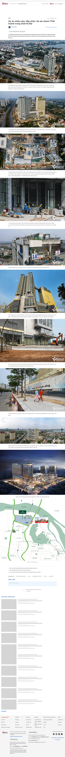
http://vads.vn (35, 740)
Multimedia (60, 719)
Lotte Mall (51, 576)
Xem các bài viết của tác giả (52, 27)
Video (59, 717)
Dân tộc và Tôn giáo (5, 727)
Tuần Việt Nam (45, 3)
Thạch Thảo (14, 27)
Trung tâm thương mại (21, 576)
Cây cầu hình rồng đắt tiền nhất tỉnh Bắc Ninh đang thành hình (23, 568)
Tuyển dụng (57, 739)
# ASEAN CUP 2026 (22, 3)
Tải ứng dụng (54, 737)
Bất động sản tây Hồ (37, 576)
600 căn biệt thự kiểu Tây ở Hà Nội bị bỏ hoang (20, 570)
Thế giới (17, 722)
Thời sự (2, 722)
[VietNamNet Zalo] (62, 734)
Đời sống (17, 724)
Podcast (59, 722)
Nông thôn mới (38, 727)
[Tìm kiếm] (63, 3)
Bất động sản (29, 727)
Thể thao (17, 717)
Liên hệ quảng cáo (33, 732)
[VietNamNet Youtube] (56, 734)
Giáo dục (17, 719)
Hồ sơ (44, 724)
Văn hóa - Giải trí (18, 727)
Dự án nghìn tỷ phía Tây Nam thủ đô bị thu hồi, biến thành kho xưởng (25, 572)
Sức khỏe (28, 717)
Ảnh (9, 18)
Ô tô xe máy (28, 722)
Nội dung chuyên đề (47, 719)
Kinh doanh (3, 724)
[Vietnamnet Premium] (5, 717)
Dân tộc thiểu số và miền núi (49, 717)
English (45, 722)
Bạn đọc (36, 717)
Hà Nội (45, 576)
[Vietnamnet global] (51, 4)
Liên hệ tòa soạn (13, 739)
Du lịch (27, 724)
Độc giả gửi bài (61, 737)
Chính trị (3, 719)
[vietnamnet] (5, 4)
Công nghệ (28, 719)
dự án (29, 576)
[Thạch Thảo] (9, 27)
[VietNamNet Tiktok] (59, 734)
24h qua (60, 724)
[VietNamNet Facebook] (54, 734)
